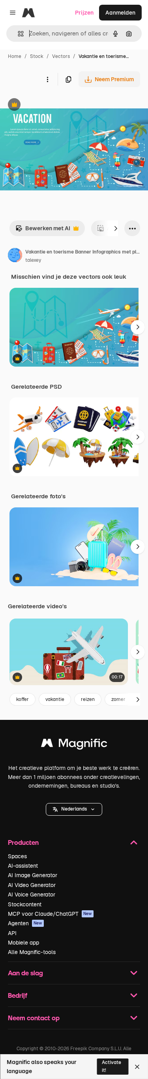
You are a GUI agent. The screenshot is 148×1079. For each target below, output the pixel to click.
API (12, 933)
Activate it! (111, 1066)
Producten (23, 842)
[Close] (137, 1067)
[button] (74, 809)
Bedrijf (17, 995)
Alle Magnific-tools (32, 952)
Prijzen (84, 12)
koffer (22, 699)
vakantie (54, 699)
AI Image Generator (32, 875)
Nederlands (74, 809)
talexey (33, 260)
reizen (88, 699)
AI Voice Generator (31, 894)
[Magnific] (74, 745)
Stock (36, 56)
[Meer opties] (47, 79)
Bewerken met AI (42, 230)
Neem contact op (34, 1018)
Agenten (25, 923)
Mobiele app (23, 942)
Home (14, 56)
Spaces (17, 856)
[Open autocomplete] (17, 34)
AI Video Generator (32, 885)
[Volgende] (116, 228)
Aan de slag (25, 973)
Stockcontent (24, 904)
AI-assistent (23, 865)
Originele (51, 105)
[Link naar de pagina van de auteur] (15, 256)
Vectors (61, 56)
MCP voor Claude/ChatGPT (50, 913)
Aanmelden (120, 12)
